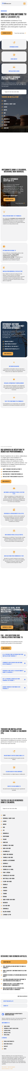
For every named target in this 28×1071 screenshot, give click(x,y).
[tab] (14, 962)
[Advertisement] (14, 150)
